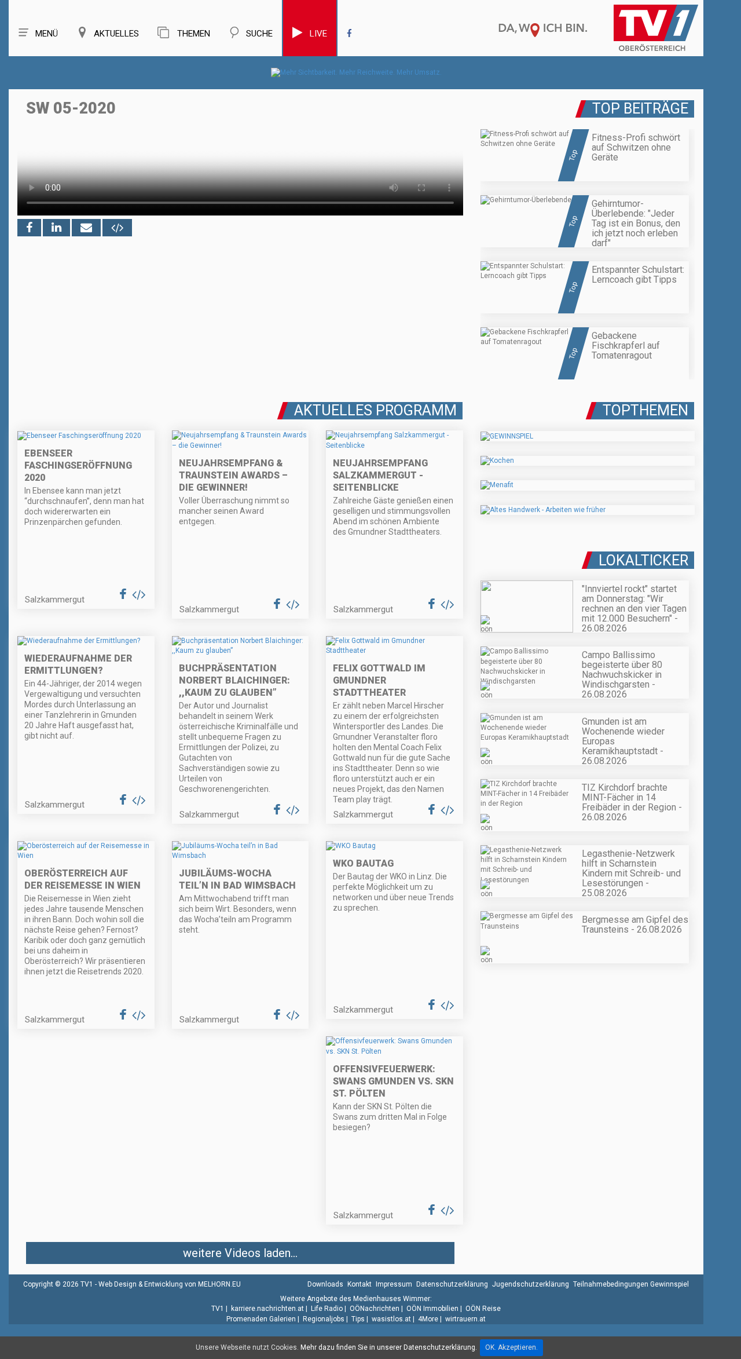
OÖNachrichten (374, 1309)
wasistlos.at (391, 1319)
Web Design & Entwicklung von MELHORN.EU (169, 1284)
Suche (259, 33)
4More (428, 1319)
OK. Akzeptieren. (511, 1347)
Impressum (394, 1284)
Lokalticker (643, 560)
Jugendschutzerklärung (530, 1284)
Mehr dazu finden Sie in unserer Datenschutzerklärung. (388, 1347)
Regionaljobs (323, 1319)
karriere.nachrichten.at (267, 1309)
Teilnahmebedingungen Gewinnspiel (631, 1284)
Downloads (325, 1284)
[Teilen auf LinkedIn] (56, 227)
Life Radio (327, 1309)
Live (318, 33)
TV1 (217, 1309)
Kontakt (359, 1284)
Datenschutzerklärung (452, 1284)
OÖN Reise (483, 1309)
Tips (358, 1319)
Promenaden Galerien (261, 1319)
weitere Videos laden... (240, 1253)
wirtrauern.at (465, 1319)
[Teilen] (86, 227)
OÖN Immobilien (432, 1309)
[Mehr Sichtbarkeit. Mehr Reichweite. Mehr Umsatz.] (356, 72)
